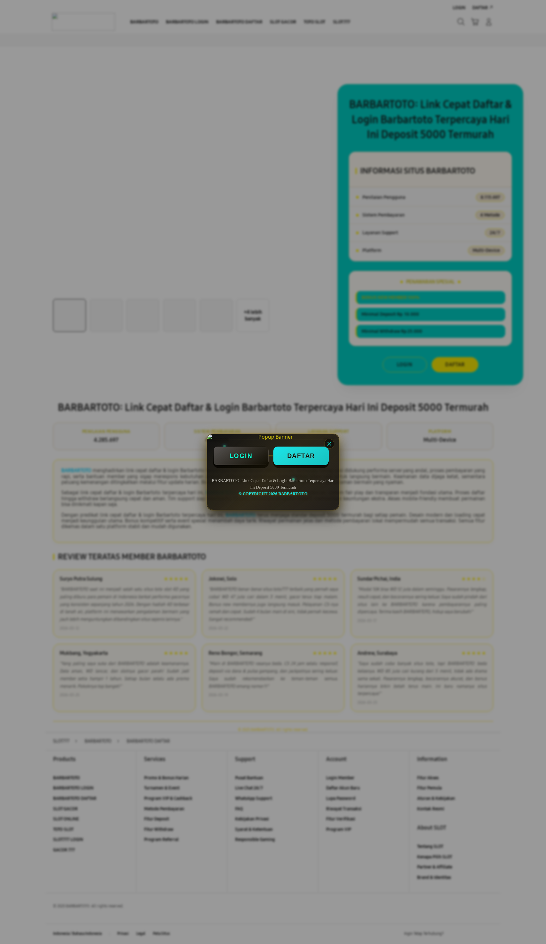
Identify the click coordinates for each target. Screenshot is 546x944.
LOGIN (241, 455)
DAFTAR (301, 455)
